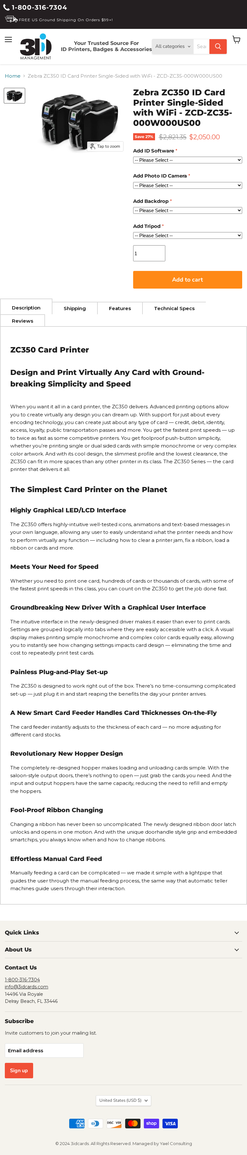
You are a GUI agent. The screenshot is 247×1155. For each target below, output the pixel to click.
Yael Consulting (176, 1143)
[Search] (218, 46)
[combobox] (201, 46)
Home (13, 76)
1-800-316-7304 (38, 7)
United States (120, 1100)
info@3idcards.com (26, 987)
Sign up (19, 1070)
